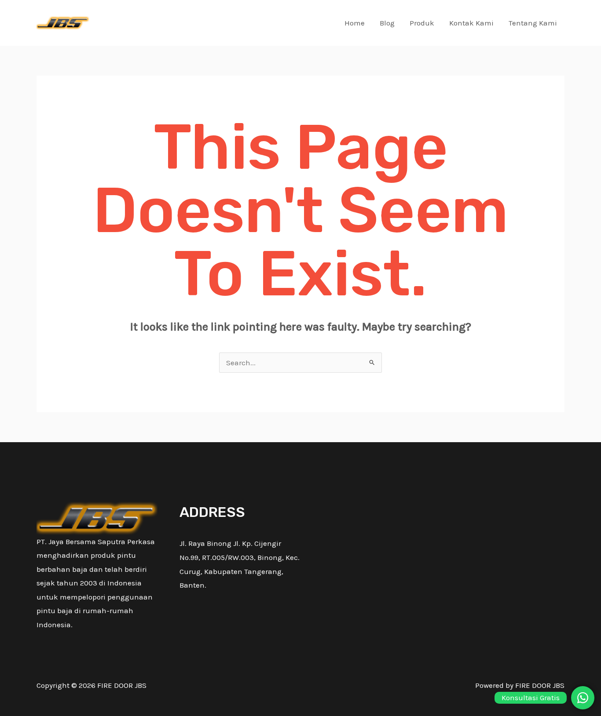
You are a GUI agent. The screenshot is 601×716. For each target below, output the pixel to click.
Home (354, 22)
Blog (387, 22)
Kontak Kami (471, 22)
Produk (422, 22)
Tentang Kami (533, 22)
